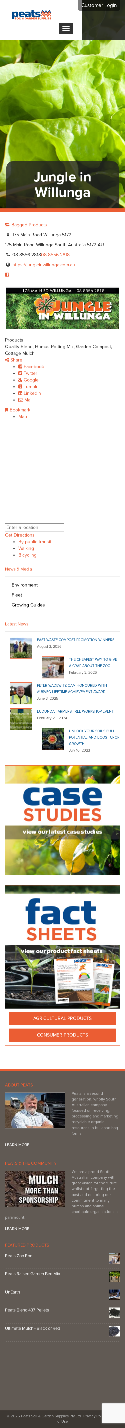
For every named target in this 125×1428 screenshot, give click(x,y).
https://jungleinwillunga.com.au (43, 265)
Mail (27, 400)
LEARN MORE (17, 1144)
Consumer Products (62, 1035)
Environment (25, 585)
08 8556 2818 (55, 255)
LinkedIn (31, 393)
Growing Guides (28, 605)
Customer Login (99, 5)
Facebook (33, 366)
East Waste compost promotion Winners (75, 640)
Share (15, 360)
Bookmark (19, 410)
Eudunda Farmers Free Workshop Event (75, 711)
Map (22, 416)
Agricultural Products (62, 1018)
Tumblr (30, 386)
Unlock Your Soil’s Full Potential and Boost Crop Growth (94, 737)
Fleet (17, 595)
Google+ (31, 380)
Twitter (29, 373)
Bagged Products (28, 225)
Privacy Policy (94, 1416)
